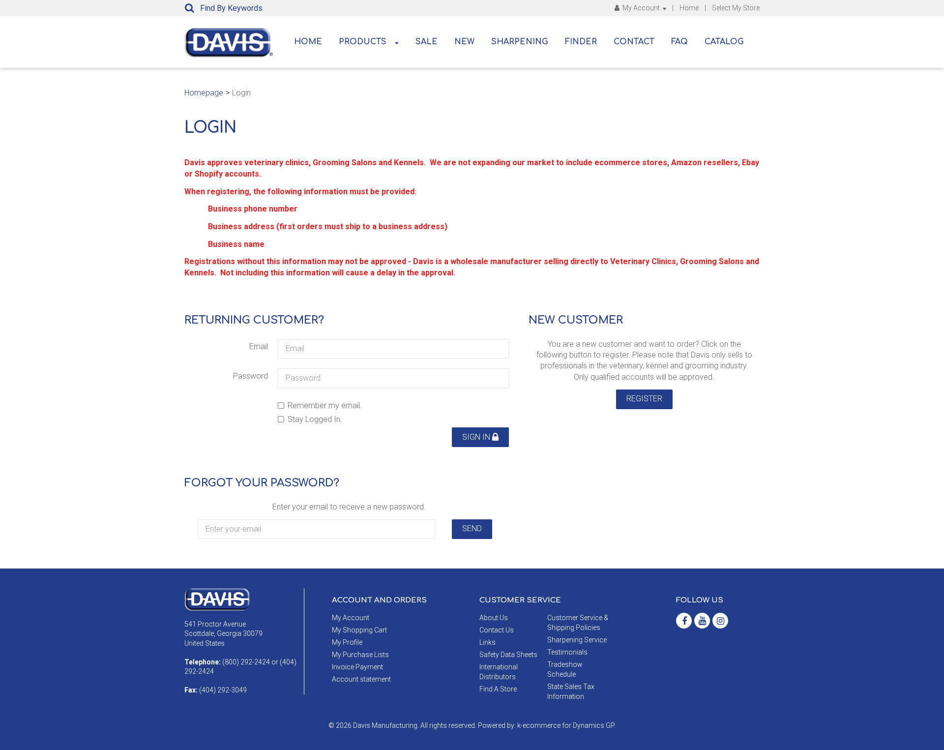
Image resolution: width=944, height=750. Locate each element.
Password (250, 376)
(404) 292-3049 (223, 690)
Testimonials (567, 652)
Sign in (477, 437)
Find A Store (498, 689)
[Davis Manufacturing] (228, 43)
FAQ (679, 41)
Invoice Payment (357, 667)
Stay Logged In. (315, 419)
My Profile (347, 642)
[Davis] (217, 598)
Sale (426, 41)
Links (487, 642)
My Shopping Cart (359, 630)
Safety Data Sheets (508, 655)
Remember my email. (325, 405)
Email (258, 346)
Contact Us (496, 630)
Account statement (361, 679)
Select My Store (736, 8)
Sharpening (519, 41)
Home (689, 8)
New (464, 41)
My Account (641, 8)
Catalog (724, 41)
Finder (581, 41)
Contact (634, 41)
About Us (493, 618)
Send (472, 528)
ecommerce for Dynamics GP (568, 725)
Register (644, 398)
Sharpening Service (577, 640)
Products (362, 41)
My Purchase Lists (360, 655)
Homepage (203, 92)
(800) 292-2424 (246, 662)
